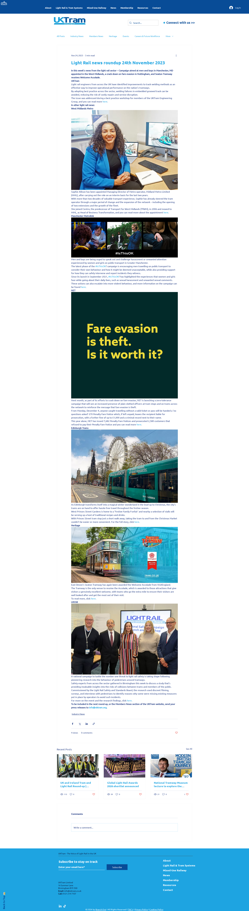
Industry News (76, 36)
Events (126, 36)
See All (189, 748)
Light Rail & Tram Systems (176, 865)
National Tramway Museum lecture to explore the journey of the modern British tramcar (171, 784)
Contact (168, 889)
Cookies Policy (156, 909)
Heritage (113, 36)
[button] (69, 7)
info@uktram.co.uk (72, 891)
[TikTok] (64, 906)
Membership (171, 880)
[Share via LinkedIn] (86, 723)
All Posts (61, 36)
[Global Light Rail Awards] (124, 766)
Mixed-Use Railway (174, 870)
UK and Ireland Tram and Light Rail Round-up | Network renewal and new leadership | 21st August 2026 (76, 784)
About (167, 860)
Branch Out (101, 909)
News (166, 875)
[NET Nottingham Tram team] (78, 766)
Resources (169, 885)
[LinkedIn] (60, 906)
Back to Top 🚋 (3, 900)
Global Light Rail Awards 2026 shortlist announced (123, 784)
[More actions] (176, 55)
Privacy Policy (141, 909)
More (168, 36)
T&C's (130, 909)
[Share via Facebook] (72, 723)
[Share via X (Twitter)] (79, 723)
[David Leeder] (171, 766)
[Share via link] (93, 723)
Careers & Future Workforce (147, 36)
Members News (96, 36)
